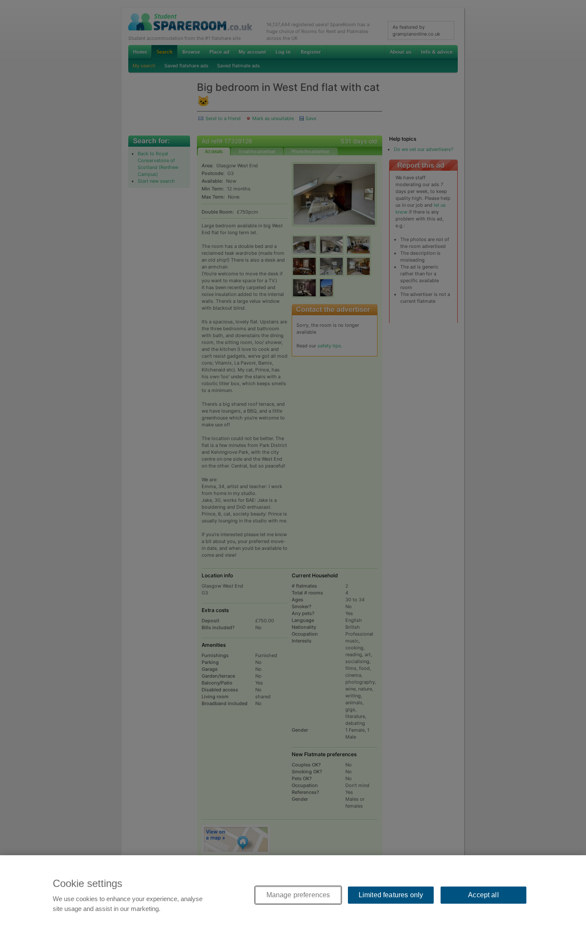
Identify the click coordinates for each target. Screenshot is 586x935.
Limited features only (391, 895)
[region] (293, 895)
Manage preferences (298, 895)
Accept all (483, 895)
